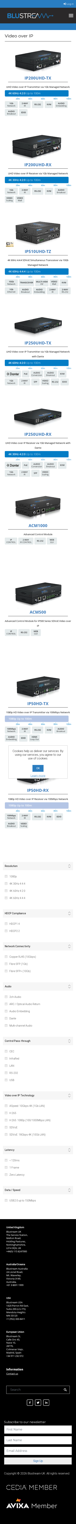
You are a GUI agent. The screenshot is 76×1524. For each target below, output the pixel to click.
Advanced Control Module (38, 534)
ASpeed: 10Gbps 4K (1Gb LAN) (27, 1105)
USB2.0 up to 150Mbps (22, 1200)
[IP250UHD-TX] (38, 326)
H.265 (12, 1113)
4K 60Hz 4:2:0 (17, 890)
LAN (11, 1065)
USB (11, 1080)
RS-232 (13, 1072)
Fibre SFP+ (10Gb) (20, 971)
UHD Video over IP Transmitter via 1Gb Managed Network (38, 87)
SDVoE (13, 1127)
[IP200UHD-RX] (38, 147)
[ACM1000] (38, 508)
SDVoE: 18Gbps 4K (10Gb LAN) (27, 1134)
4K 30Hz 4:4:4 (17, 883)
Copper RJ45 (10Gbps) (22, 956)
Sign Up (38, 1461)
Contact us (12, 1373)
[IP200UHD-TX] (38, 61)
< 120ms (14, 1160)
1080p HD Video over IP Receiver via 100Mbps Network (38, 799)
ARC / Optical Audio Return (24, 1004)
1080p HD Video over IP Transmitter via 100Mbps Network (38, 712)
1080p (13, 876)
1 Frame (14, 1167)
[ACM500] (38, 595)
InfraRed (14, 1058)
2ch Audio (15, 996)
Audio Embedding (19, 1011)
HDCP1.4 (14, 923)
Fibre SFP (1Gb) (18, 963)
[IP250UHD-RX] (38, 417)
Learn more (38, 775)
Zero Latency (17, 1174)
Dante (12, 1018)
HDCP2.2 (14, 931)
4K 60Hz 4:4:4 (17, 898)
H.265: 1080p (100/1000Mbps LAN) (30, 1120)
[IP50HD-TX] (38, 686)
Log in (70, 3)
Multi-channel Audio (20, 1025)
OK (38, 768)
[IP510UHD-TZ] (38, 234)
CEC (11, 1051)
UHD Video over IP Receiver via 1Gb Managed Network (38, 173)
